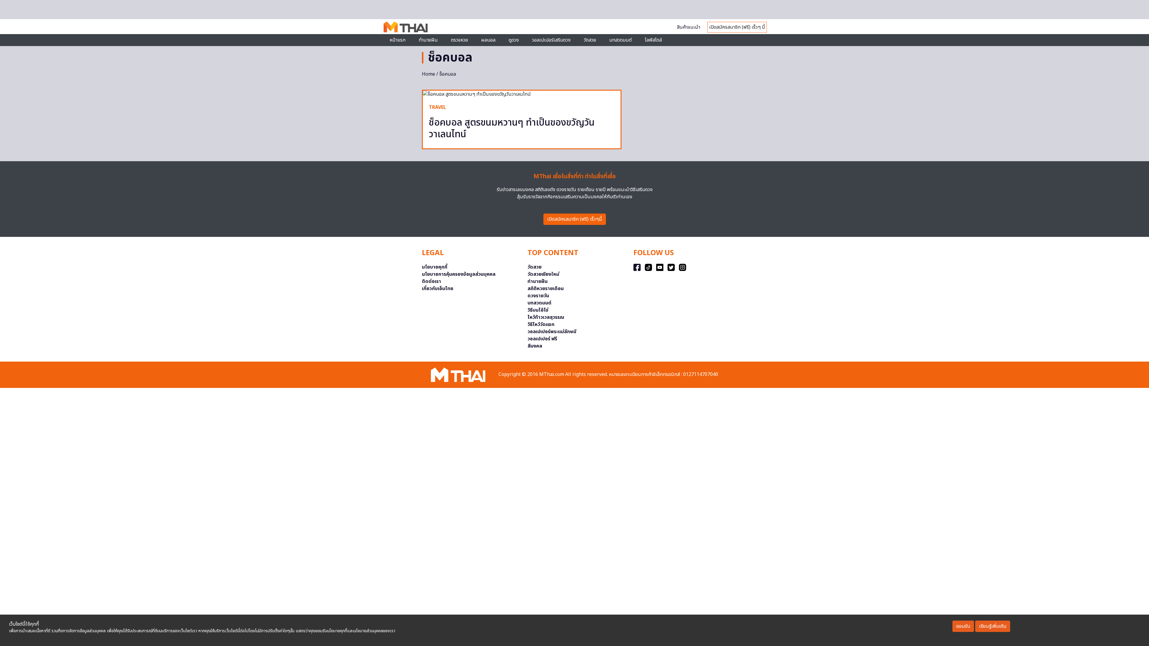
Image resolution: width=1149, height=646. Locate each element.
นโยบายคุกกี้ (434, 267)
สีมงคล (535, 346)
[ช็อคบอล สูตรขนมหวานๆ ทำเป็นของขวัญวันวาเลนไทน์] (522, 94)
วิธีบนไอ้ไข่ (538, 310)
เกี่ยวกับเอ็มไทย (437, 288)
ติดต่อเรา (431, 281)
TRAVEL (437, 107)
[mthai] (406, 26)
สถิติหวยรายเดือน (546, 288)
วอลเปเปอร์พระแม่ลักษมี (552, 331)
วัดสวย (590, 40)
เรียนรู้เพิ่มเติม (992, 626)
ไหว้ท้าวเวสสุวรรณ (546, 317)
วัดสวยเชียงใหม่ (543, 274)
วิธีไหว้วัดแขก (541, 324)
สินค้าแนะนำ (688, 27)
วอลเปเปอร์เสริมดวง (551, 40)
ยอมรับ (963, 626)
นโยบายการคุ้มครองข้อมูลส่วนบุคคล (459, 274)
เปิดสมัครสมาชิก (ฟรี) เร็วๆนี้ (574, 219)
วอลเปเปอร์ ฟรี (542, 338)
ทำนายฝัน (428, 40)
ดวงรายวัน (538, 295)
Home (428, 74)
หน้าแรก (397, 40)
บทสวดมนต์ (620, 40)
